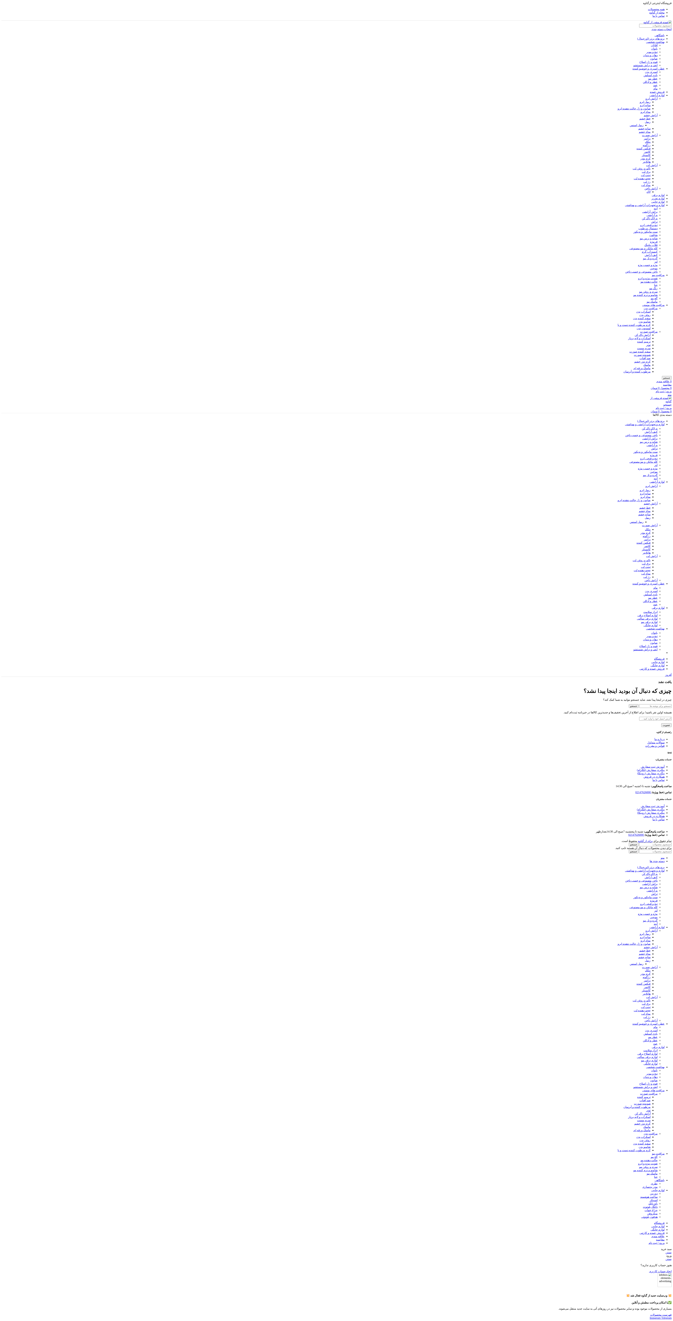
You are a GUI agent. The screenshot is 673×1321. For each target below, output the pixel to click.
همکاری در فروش (654, 776)
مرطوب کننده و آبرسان (637, 371)
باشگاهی (660, 35)
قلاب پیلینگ (651, 245)
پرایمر (647, 138)
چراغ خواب (651, 1210)
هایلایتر (647, 161)
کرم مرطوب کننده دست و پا (634, 324)
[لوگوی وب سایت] (658, 22)
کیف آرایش (651, 255)
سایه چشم (644, 128)
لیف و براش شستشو (645, 65)
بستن (668, 1252)
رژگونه (647, 145)
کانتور (647, 151)
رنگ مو (653, 288)
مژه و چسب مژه (648, 265)
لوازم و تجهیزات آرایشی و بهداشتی (645, 205)
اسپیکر (654, 1200)
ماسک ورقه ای (642, 368)
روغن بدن (645, 314)
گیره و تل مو (650, 258)
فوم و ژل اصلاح (648, 61)
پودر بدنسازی (650, 1186)
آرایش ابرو (651, 98)
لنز (656, 261)
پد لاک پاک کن (650, 218)
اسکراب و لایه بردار (639, 338)
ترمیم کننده (644, 341)
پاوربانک (653, 1203)
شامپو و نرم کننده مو (645, 294)
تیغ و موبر (652, 51)
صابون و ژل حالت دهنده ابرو (634, 108)
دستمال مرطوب (648, 228)
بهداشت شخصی (655, 41)
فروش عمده (657, 91)
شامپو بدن (645, 321)
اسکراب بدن (643, 311)
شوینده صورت (642, 354)
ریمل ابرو (645, 101)
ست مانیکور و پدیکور (645, 231)
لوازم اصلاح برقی (647, 615)
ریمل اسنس (637, 125)
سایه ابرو (645, 105)
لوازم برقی (658, 195)
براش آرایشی (650, 211)
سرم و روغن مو (648, 291)
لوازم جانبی (658, 201)
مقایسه (660, 1239)
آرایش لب (652, 165)
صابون (654, 58)
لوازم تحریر (658, 198)
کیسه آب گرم (650, 251)
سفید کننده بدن (642, 318)
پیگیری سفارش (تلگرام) (651, 770)
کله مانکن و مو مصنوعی (643, 248)
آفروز (668, 674)
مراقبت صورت (649, 331)
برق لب (646, 171)
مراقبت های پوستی (653, 304)
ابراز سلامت (650, 611)
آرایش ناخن (651, 188)
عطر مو (653, 78)
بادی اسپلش (651, 75)
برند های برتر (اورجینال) (651, 38)
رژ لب (647, 181)
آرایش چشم (651, 115)
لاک (649, 191)
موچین (654, 268)
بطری (654, 1183)
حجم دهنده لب (642, 178)
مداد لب (646, 185)
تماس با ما (658, 780)
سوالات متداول (656, 742)
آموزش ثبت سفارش (653, 766)
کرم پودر (645, 158)
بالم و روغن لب (642, 168)
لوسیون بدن (644, 328)
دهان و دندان (650, 55)
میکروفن (652, 1213)
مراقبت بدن (651, 308)
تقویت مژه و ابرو (648, 278)
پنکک (648, 141)
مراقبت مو (658, 275)
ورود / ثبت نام (657, 1242)
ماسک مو (652, 301)
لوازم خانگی (651, 625)
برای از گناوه (645, 840)
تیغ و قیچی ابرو (649, 225)
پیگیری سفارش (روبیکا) (651, 773)
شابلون (653, 235)
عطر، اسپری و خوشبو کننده (649, 68)
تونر (648, 344)
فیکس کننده (644, 148)
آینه (656, 208)
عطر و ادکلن (650, 81)
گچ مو (654, 298)
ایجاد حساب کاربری (660, 1271)
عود (655, 85)
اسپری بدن (651, 71)
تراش (654, 221)
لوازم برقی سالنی (647, 618)
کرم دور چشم (642, 361)
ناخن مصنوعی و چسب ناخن (641, 271)
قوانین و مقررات (655, 745)
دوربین (654, 1193)
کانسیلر (646, 155)
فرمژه (654, 241)
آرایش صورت (650, 135)
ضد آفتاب (645, 358)
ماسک (647, 364)
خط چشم (645, 118)
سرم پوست (644, 348)
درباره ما (659, 739)
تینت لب (646, 175)
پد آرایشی (652, 215)
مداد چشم (645, 131)
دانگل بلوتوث (650, 1206)
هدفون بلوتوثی (649, 1216)
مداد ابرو (646, 111)
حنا (656, 285)
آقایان (654, 45)
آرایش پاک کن (643, 334)
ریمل (648, 121)
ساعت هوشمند (649, 1196)
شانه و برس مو (649, 238)
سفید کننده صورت (640, 351)
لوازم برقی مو (649, 621)
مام (655, 88)
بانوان (654, 48)
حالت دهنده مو (649, 281)
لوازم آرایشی (657, 95)
